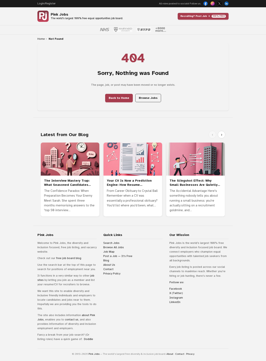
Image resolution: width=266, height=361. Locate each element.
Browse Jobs (148, 98)
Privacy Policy (111, 273)
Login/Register (46, 3)
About (169, 354)
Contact (108, 269)
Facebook (175, 288)
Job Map (109, 251)
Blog (106, 260)
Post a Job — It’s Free (117, 256)
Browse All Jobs (113, 247)
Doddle (88, 339)
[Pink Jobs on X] (219, 3)
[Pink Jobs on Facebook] (205, 3)
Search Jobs (111, 243)
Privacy (190, 354)
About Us (109, 265)
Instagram (176, 297)
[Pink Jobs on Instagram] (213, 3)
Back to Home (119, 98)
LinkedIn (174, 302)
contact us (71, 319)
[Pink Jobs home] (43, 16)
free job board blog (68, 258)
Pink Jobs (59, 14)
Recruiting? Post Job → (202, 16)
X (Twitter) (176, 293)
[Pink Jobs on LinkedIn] (226, 3)
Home (41, 39)
